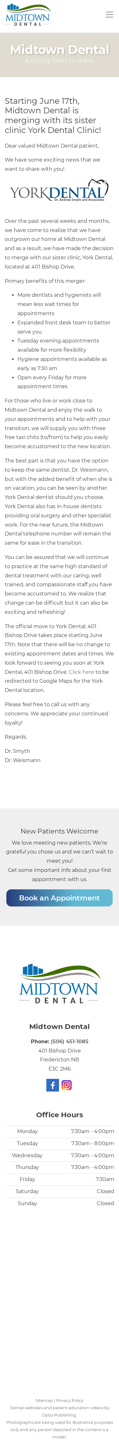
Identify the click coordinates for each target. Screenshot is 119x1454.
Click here (81, 672)
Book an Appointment (59, 897)
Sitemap (44, 1400)
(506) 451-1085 (70, 1042)
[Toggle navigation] (108, 14)
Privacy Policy (69, 1400)
